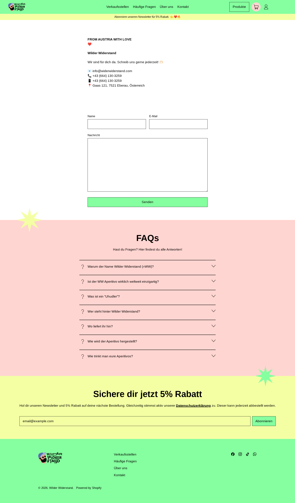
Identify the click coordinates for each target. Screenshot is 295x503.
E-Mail (153, 116)
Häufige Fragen (144, 7)
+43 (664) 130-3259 (107, 76)
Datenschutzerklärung (193, 405)
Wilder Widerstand (61, 488)
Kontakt (183, 7)
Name (91, 116)
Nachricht (94, 135)
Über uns (166, 7)
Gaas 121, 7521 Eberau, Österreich (119, 85)
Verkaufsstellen (117, 7)
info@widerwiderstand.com (112, 71)
